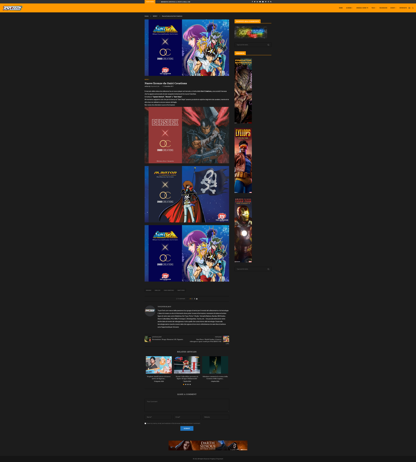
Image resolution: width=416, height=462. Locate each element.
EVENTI (392, 8)
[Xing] (268, 1)
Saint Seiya (180, 290)
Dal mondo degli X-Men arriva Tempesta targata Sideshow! (183, 2)
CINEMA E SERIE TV (362, 8)
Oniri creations (169, 290)
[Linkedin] (257, 1)
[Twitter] (254, 1)
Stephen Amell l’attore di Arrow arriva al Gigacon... (159, 377)
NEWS (341, 8)
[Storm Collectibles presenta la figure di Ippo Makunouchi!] (187, 365)
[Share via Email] (196, 299)
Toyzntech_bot (155, 86)
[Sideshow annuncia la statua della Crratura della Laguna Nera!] (215, 365)
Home (146, 16)
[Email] (263, 1)
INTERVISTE (403, 8)
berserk (148, 290)
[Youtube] (260, 1)
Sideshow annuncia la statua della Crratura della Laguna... (215, 377)
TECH (373, 8)
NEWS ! (155, 16)
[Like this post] (192, 299)
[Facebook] (252, 1)
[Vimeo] (265, 1)
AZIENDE (349, 8)
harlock (157, 290)
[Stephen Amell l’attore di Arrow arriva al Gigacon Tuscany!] (159, 365)
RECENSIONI (383, 8)
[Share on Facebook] (194, 299)
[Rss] (270, 1)
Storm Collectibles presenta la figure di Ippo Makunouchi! (187, 377)
